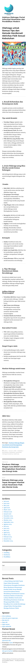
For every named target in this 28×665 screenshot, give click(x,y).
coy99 (11, 642)
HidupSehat (12, 452)
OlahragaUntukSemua (7, 454)
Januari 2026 (7, 514)
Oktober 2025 (8, 520)
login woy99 (6, 624)
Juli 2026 (6, 501)
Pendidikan (7, 557)
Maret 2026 (7, 509)
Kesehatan (20, 450)
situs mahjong (6, 616)
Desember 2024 (8, 541)
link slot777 (5, 620)
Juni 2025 (6, 528)
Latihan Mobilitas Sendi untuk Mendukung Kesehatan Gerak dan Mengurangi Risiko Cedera (14, 600)
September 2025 (8, 522)
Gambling (6, 552)
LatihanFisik (18, 452)
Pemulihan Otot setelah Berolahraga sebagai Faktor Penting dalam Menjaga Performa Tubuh (14, 606)
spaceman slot (6, 640)
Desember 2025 (8, 516)
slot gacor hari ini (7, 651)
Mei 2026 (6, 505)
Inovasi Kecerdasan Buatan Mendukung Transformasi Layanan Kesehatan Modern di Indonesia (14, 593)
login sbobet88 (6, 626)
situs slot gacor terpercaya (10, 618)
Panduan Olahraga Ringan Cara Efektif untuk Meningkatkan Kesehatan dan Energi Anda (13, 445)
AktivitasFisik (5, 452)
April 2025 (7, 532)
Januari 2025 (7, 539)
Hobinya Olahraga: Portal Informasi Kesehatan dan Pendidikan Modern (13, 19)
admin (6, 450)
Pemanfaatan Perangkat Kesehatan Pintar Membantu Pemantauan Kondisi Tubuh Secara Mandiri (14, 587)
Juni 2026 (6, 503)
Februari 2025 (8, 536)
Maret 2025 (7, 534)
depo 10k (4, 622)
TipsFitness (16, 454)
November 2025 (8, 518)
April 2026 (7, 507)
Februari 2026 (8, 512)
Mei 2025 (6, 530)
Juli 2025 (6, 526)
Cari (3, 565)
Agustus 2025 (8, 524)
